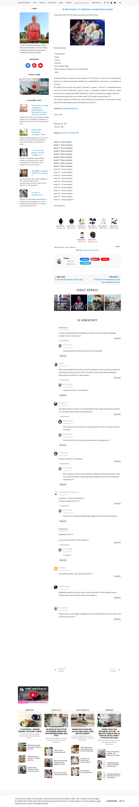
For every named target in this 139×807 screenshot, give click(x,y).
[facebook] (104, 3)
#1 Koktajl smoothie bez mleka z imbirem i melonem (34, 747)
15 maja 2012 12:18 (64, 366)
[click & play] (34, 94)
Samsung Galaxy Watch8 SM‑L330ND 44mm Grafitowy (61, 226)
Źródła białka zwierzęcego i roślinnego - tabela (39, 132)
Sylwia (62, 568)
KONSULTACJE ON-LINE (81, 2)
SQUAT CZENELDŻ (70, 133)
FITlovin (67, 345)
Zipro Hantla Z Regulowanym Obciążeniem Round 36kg (93, 226)
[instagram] (106, 3)
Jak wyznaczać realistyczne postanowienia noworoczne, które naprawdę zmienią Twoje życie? (56, 732)
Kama (61, 363)
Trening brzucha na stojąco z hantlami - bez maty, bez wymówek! (113, 765)
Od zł (61, 228)
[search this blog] (120, 2)
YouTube (105, 259)
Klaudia (63, 403)
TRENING (42, 2)
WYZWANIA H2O (70, 108)
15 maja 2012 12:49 (64, 405)
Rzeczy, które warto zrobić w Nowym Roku (61, 773)
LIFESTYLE (56, 710)
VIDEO (61, 2)
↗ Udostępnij (85, 263)
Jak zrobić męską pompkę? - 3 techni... (62, 306)
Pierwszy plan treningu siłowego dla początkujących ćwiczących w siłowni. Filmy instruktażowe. (40, 110)
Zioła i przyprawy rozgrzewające (113, 306)
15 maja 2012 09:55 (64, 329)
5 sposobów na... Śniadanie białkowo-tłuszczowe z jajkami (29, 730)
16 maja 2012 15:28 (64, 570)
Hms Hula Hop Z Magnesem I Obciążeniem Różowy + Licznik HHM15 (103, 226)
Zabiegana (64, 586)
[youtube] (114, 3)
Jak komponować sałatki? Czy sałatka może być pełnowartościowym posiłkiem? (34, 760)
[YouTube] (40, 65)
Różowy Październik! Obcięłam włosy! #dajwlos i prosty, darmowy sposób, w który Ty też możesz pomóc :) (60, 765)
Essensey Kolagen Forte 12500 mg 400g (82, 226)
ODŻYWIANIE (86, 250)
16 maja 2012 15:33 (64, 589)
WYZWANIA (94, 250)
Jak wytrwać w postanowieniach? (60, 751)
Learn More (111, 801)
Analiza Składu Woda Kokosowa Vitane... (96, 306)
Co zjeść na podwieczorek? (37, 193)
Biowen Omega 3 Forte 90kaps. (82, 239)
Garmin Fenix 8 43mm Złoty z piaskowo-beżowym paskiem (71, 226)
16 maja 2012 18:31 (68, 551)
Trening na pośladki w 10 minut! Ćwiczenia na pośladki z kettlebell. (114, 776)
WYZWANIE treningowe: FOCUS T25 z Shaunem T (40, 173)
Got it (122, 801)
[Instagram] (34, 65)
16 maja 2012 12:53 (68, 436)
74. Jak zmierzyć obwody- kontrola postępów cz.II (38, 152)
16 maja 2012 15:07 (64, 531)
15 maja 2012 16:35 (64, 455)
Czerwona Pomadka (69, 492)
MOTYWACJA (52, 2)
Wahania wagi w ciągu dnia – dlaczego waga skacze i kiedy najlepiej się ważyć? (83, 731)
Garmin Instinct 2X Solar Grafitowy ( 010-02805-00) (93, 239)
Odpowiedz (117, 338)
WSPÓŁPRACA (96, 2)
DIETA (35, 2)
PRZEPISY (69, 2)
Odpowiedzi (64, 340)
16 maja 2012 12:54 (68, 470)
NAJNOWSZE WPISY (24, 2)
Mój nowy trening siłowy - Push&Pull (79, 306)
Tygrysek (68, 421)
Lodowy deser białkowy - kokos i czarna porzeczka (33, 769)
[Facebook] (28, 65)
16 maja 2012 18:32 (64, 610)
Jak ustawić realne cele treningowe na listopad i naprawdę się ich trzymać (86, 750)
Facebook (84, 259)
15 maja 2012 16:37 (68, 423)
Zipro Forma (114, 226)
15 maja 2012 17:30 (64, 495)
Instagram (95, 259)
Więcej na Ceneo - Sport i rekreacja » (65, 247)
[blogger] (110, 3)
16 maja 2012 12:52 (68, 347)
